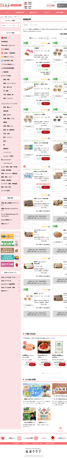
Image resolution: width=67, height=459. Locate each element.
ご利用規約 (16, 443)
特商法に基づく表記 (37, 443)
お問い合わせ (26, 443)
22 (48, 109)
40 (48, 43)
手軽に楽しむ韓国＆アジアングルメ (9, 203)
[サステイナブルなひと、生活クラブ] (33, 452)
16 (48, 79)
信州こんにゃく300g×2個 (41, 198)
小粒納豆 (36, 48)
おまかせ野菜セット (6, 220)
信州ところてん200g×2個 (41, 143)
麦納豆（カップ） (39, 293)
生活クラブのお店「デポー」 (9, 278)
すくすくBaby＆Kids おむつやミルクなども (9, 215)
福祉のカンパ (5, 223)
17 (48, 138)
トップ (1, 16)
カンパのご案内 (5, 190)
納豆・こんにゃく (9, 16)
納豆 (64, 230)
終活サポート (9, 291)
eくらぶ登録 (50, 5)
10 (48, 195)
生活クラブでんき (9, 281)
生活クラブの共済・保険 (9, 288)
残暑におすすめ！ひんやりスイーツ (9, 209)
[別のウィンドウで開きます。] (10, 245)
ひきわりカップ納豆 (39, 114)
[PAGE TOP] (60, 429)
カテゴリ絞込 (57, 38)
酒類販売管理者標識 (50, 443)
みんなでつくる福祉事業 (9, 284)
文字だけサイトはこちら (60, 1)
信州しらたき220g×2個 (40, 171)
